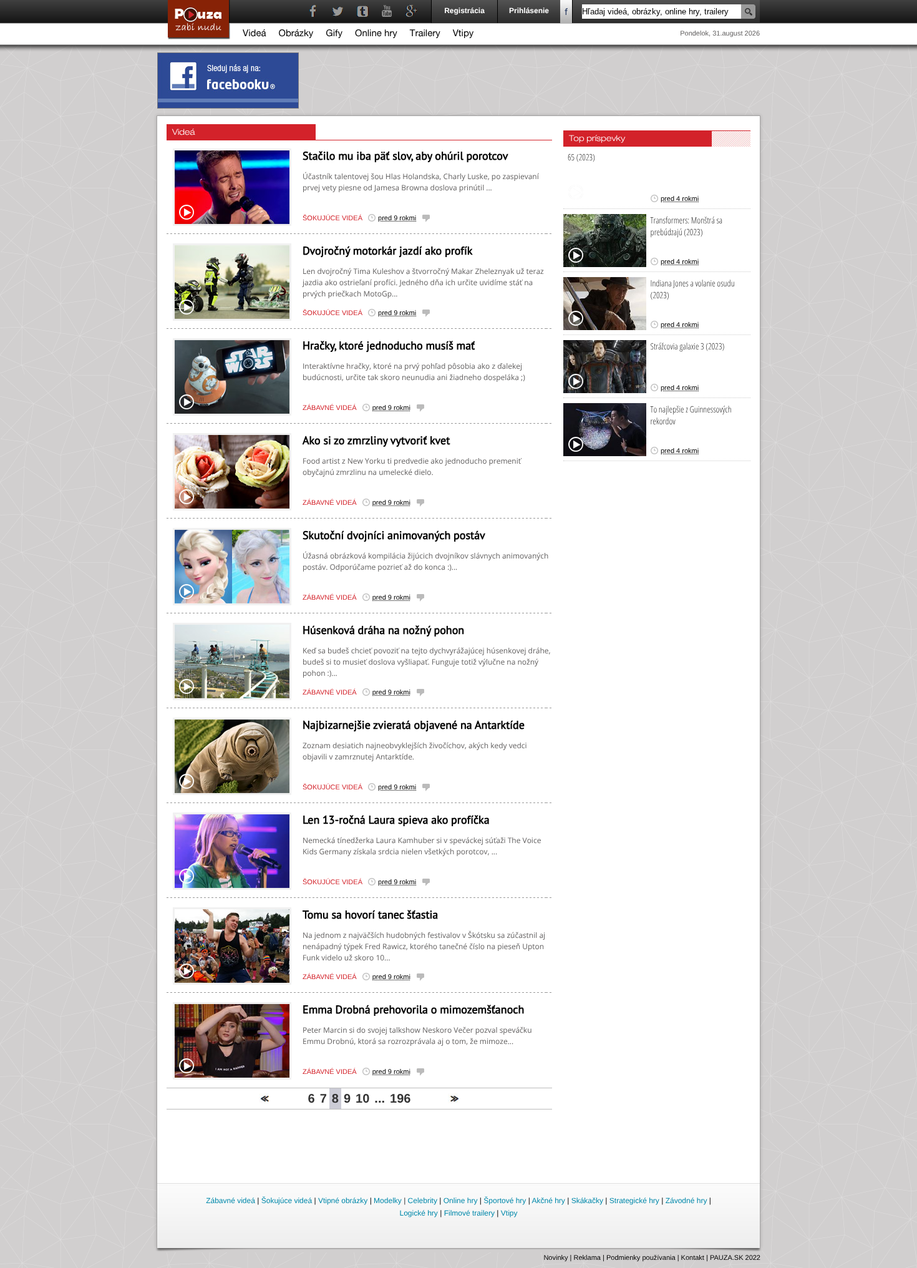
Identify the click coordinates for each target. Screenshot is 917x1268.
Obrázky (296, 34)
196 (400, 1099)
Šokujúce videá (332, 218)
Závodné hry (686, 1200)
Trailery (425, 34)
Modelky (388, 1200)
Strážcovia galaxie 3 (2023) (688, 347)
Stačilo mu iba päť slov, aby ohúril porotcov (405, 156)
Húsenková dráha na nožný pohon (383, 630)
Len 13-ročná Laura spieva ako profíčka (396, 819)
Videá (254, 34)
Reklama (587, 1258)
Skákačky (587, 1200)
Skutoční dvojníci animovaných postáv (394, 535)
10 (362, 1099)
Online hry (376, 34)
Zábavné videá (330, 408)
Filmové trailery (469, 1213)
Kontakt (692, 1258)
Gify (334, 34)
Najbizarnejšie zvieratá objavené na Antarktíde (414, 725)
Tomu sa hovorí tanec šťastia (370, 914)
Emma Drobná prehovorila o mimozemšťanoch (413, 1009)
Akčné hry (548, 1200)
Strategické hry (634, 1200)
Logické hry (418, 1213)
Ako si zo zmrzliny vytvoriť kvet (376, 440)
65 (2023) (581, 157)
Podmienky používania (641, 1258)
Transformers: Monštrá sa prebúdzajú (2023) (687, 226)
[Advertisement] (459, 1147)
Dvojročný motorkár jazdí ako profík (387, 250)
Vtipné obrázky (342, 1200)
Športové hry (504, 1200)
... (379, 1099)
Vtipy (463, 34)
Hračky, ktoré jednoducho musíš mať (389, 345)
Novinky (555, 1258)
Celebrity (422, 1200)
